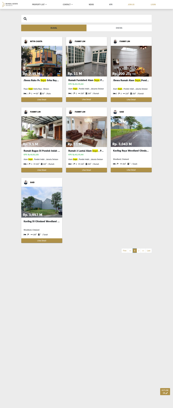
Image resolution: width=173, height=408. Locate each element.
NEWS (91, 4)
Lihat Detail (41, 99)
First (124, 251)
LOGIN (153, 4)
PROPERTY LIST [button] (38, 4)
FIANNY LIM (80, 41)
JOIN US (131, 4)
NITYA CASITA (36, 41)
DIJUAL (54, 28)
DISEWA (119, 28)
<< (130, 251)
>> (143, 251)
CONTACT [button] (67, 4)
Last (148, 251)
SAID (122, 112)
